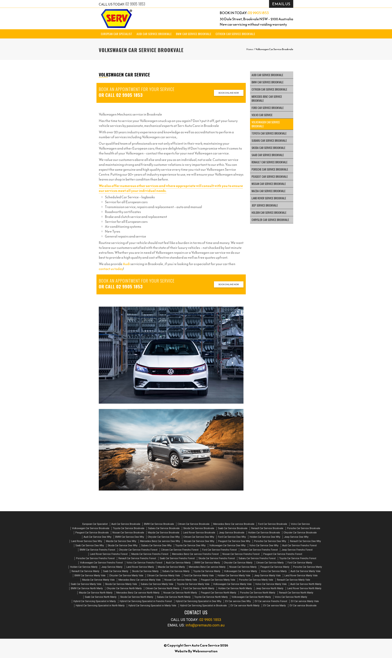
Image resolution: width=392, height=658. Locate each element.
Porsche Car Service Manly (307, 566)
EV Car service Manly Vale (305, 601)
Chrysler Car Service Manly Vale (126, 575)
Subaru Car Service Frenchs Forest (257, 558)
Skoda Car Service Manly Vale (121, 584)
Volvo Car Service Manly (274, 571)
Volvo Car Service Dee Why (264, 545)
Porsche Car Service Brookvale (270, 169)
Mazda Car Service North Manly (96, 592)
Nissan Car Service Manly (243, 566)
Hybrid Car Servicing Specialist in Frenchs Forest (146, 601)
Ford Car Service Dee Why (232, 536)
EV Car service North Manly (245, 605)
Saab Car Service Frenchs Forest (177, 558)
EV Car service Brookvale (303, 605)
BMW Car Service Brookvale (193, 34)
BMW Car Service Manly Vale (90, 575)
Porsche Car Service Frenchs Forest (95, 558)
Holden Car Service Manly (84, 566)
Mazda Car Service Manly (171, 566)
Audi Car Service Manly (178, 562)
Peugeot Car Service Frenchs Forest (282, 554)
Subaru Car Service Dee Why (156, 545)
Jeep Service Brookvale (265, 205)
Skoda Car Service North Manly (136, 596)
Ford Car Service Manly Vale (199, 575)
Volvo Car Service (262, 115)
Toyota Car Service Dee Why (190, 545)
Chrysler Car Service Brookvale (270, 220)
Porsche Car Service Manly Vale (256, 579)
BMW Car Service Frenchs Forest (97, 549)
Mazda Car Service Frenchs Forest (149, 554)
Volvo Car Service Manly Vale (271, 584)
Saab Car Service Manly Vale (86, 584)
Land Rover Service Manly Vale (301, 575)
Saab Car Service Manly (115, 571)
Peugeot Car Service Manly (274, 566)
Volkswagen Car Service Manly (240, 571)
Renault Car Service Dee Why (305, 541)
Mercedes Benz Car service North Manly (138, 592)
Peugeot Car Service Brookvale (270, 177)
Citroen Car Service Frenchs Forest (179, 549)
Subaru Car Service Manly (176, 571)
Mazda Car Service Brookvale (268, 191)
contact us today (111, 268)
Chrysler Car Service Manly (238, 562)
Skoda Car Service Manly (145, 571)
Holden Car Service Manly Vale (233, 575)
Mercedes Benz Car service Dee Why (160, 541)
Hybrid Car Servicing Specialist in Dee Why (198, 601)
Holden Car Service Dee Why (265, 536)
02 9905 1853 (135, 4)
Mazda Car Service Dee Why (121, 541)
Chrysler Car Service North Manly (124, 588)
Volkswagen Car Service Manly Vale (232, 584)
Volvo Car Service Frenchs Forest (144, 562)
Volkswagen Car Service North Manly (251, 596)
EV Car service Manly (274, 605)
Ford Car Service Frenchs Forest (219, 549)
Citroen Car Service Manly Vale (163, 575)
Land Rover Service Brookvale (269, 198)
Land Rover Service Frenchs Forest (109, 554)
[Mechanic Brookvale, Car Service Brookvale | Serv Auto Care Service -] (116, 18)
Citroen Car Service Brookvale (235, 34)
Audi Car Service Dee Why (97, 536)
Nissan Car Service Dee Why (199, 541)
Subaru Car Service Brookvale (269, 141)
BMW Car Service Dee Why (129, 536)
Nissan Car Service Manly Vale (180, 579)
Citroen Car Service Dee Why (198, 536)
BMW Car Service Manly (207, 562)
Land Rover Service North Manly (304, 588)
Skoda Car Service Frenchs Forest (216, 558)
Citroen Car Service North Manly (162, 588)
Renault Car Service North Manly (296, 592)
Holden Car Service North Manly (235, 588)
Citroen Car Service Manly (270, 562)
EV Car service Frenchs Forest (271, 601)
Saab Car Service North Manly (101, 596)
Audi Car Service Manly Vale (305, 571)
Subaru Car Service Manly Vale (157, 584)
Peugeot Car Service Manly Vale (218, 579)
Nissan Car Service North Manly (180, 592)
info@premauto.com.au (205, 625)
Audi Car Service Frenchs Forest (299, 545)
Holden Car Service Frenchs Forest (259, 549)
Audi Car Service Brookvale (154, 34)
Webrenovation (205, 651)
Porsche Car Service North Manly (257, 592)
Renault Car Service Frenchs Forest (137, 558)
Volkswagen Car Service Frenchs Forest (101, 562)
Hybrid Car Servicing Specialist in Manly (94, 601)
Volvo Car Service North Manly (291, 596)
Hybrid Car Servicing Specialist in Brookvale (203, 605)
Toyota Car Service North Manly (211, 596)
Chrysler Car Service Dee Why (164, 536)
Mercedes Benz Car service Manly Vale (139, 579)
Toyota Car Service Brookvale (269, 133)
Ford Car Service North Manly (198, 588)
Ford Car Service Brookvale (268, 108)
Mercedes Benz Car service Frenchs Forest (195, 554)
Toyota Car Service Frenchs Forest (297, 558)
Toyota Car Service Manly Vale (193, 584)
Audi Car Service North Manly (305, 584)
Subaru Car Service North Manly (174, 596)
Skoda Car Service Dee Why (123, 545)
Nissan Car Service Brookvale (269, 184)
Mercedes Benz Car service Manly (207, 566)
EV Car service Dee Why (238, 601)
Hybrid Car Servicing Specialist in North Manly (100, 605)
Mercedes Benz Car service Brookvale (267, 99)
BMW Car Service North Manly (87, 588)
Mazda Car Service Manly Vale (98, 579)
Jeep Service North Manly (269, 588)
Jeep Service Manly (112, 566)
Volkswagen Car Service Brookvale (266, 124)
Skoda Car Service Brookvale (268, 148)
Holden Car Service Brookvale (269, 213)
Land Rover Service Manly (140, 566)
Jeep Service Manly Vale (267, 575)
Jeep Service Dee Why (296, 536)
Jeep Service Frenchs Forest (297, 549)
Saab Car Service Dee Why (89, 545)
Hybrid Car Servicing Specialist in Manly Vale (152, 605)
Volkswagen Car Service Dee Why (227, 545)
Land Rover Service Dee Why (86, 541)
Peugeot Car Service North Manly (218, 592)
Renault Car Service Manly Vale (293, 579)
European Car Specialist (116, 34)
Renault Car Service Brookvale (269, 162)
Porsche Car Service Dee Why (270, 541)
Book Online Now (229, 92)
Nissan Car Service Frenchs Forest (241, 554)
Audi (126, 263)
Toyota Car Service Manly (206, 571)
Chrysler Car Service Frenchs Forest (138, 549)
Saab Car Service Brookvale (268, 155)
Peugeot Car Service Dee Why (234, 541)
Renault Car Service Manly (85, 571)
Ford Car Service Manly (299, 562)
